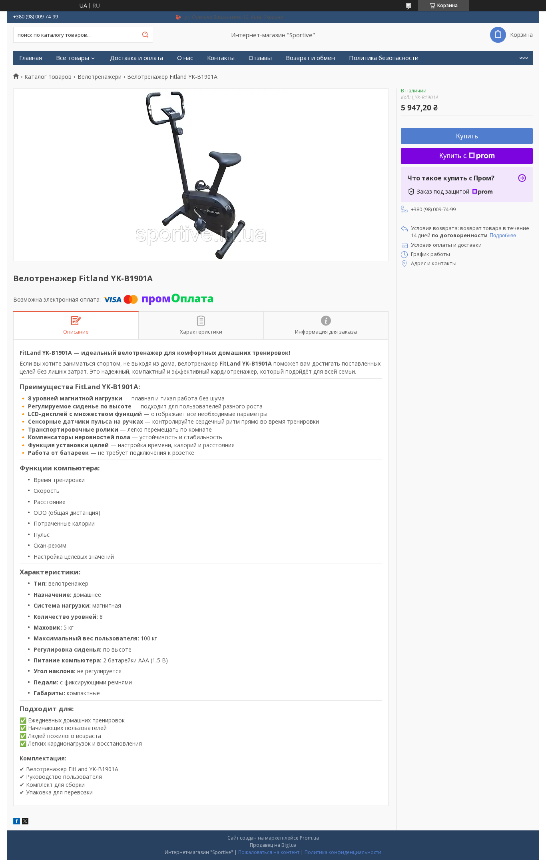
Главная (30, 58)
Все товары (72, 58)
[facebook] (16, 822)
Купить (467, 136)
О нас (185, 58)
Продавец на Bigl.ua (273, 845)
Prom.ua (309, 837)
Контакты (221, 58)
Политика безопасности (383, 58)
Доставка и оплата (136, 58)
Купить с (453, 156)
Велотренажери (100, 76)
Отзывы (260, 58)
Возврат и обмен (310, 58)
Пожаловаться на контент (268, 852)
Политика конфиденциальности (343, 852)
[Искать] (145, 35)
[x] (25, 822)
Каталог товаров (48, 76)
